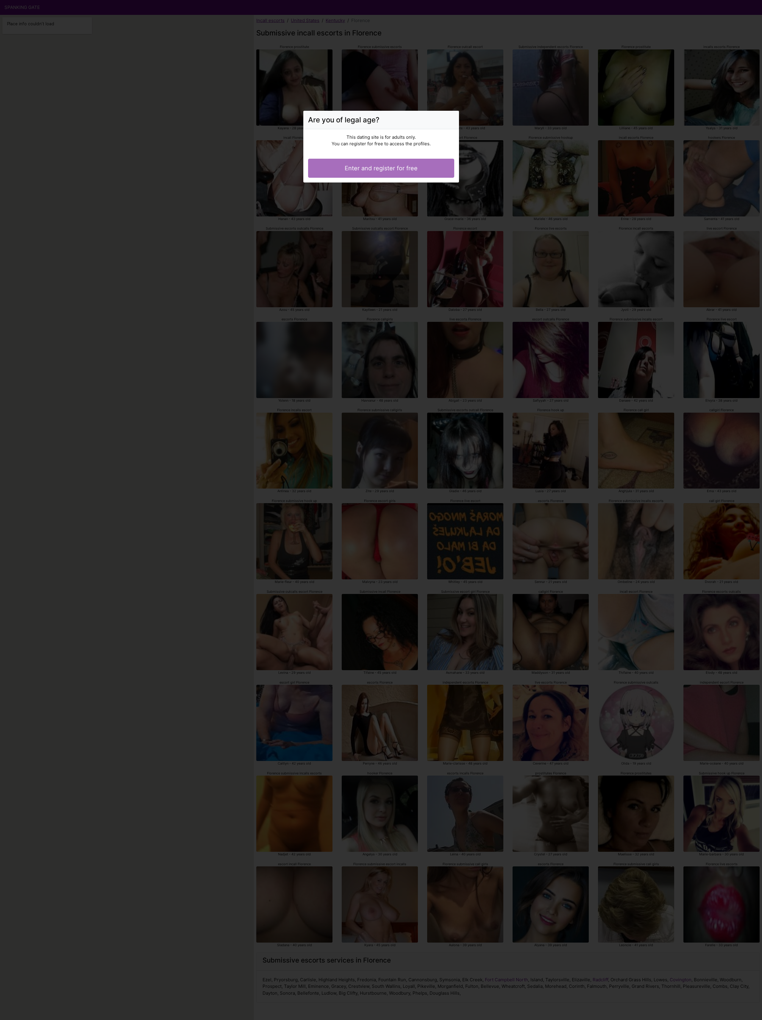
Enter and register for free (381, 168)
